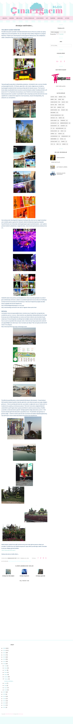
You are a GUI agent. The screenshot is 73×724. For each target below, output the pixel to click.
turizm (60, 133)
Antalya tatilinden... (8, 681)
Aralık (5, 690)
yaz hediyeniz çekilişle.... (62, 166)
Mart (5, 670)
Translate (61, 34)
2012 (4, 655)
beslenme (53, 112)
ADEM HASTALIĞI (55, 162)
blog (14, 561)
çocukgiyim (53, 123)
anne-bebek (53, 138)
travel (63, 141)
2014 (4, 659)
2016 (4, 663)
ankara (60, 96)
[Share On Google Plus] (46, 558)
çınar (59, 99)
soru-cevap (54, 120)
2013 (4, 657)
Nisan (5, 672)
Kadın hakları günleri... (61, 86)
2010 (4, 650)
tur (52, 144)
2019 (4, 696)
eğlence (23, 561)
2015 (4, 661)
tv (51, 128)
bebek (52, 99)
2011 (4, 652)
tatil (29, 561)
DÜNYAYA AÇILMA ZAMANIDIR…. (61, 174)
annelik (59, 107)
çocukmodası (54, 136)
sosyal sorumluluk (56, 115)
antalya (11, 561)
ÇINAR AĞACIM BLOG (9, 713)
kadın (60, 117)
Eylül (5, 683)
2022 (4, 703)
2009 (4, 648)
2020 (4, 698)
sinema (52, 133)
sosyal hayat (54, 141)
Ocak (5, 665)
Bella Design (20, 713)
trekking (63, 120)
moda (59, 104)
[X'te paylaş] (41, 558)
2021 (4, 700)
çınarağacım (65, 136)
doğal (61, 138)
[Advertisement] (24, 628)
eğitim (52, 104)
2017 (4, 692)
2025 (4, 707)
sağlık (63, 102)
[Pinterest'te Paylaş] (43, 558)
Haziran (6, 676)
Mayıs (5, 674)
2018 (4, 694)
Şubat (5, 668)
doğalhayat (54, 125)
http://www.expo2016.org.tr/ (9, 550)
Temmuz (6, 679)
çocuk (18, 561)
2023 (4, 705)
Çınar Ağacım (54, 102)
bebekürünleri (64, 123)
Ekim (5, 685)
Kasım (5, 687)
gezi (26, 561)
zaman (64, 144)
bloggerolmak (59, 128)
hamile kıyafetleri (61, 157)
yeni (58, 144)
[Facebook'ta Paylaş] (38, 558)
